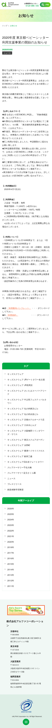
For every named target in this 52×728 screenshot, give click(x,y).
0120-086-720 (32, 5)
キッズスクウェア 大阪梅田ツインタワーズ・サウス (25, 432)
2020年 (10, 541)
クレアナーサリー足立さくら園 (21, 472)
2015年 (10, 563)
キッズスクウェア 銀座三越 (19, 456)
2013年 (10, 574)
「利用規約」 (12, 315)
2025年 (10, 514)
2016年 (10, 558)
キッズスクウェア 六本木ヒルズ (21, 425)
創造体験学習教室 (15, 489)
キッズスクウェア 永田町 (18, 445)
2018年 (10, 547)
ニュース (7, 53)
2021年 (10, 536)
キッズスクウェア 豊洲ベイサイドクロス (25, 450)
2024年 (10, 519)
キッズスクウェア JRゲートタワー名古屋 (26, 379)
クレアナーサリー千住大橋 (19, 467)
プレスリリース (14, 483)
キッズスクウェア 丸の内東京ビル (22, 408)
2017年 (10, 552)
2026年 (10, 508)
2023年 (10, 525)
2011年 (10, 586)
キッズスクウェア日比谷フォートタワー (25, 461)
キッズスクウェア (15, 373)
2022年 (10, 530)
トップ (4, 25)
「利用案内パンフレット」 (19, 308)
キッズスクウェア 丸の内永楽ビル (22, 414)
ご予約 (46, 5)
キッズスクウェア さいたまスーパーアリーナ (26, 392)
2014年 (10, 569)
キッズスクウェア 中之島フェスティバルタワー (26, 401)
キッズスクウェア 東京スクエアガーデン (25, 439)
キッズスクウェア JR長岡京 (20, 385)
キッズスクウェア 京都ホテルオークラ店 (25, 419)
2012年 (10, 580)
